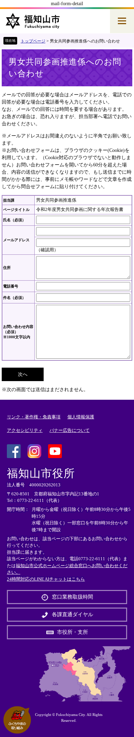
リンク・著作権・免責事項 (33, 416)
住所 (7, 267)
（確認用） (47, 249)
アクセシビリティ (25, 430)
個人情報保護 (80, 416)
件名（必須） (14, 297)
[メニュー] (122, 21)
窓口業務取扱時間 (72, 597)
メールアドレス (16, 240)
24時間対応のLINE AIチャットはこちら (46, 579)
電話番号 (10, 286)
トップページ (33, 41)
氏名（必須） (14, 220)
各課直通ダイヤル (72, 614)
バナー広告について (69, 430)
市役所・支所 (72, 632)
